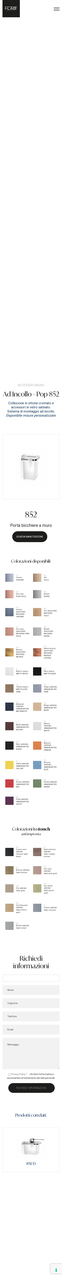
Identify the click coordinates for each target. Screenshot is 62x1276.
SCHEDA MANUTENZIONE (29, 536)
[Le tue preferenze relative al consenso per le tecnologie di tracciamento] (56, 1270)
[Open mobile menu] (56, 9)
